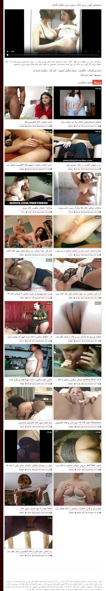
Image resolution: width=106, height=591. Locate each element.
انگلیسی (82, 70)
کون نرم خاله (86, 75)
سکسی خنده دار (40, 70)
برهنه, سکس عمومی (67, 70)
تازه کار (53, 70)
